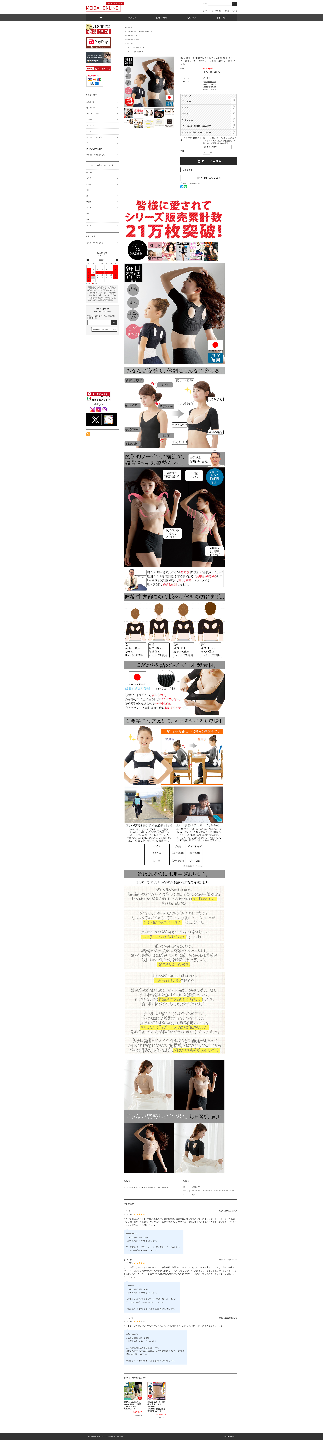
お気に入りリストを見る (94, 243)
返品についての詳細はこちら (192, 183)
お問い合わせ (161, 18)
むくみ (88, 184)
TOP (101, 18)
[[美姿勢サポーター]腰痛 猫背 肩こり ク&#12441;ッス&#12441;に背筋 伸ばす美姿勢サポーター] (156, 1391)
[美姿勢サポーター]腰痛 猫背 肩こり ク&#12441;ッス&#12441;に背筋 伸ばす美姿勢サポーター (156, 1406)
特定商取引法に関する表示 (115, 1436)
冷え (87, 196)
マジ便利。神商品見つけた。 (96, 155)
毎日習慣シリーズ (138, 47)
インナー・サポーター (145, 31)
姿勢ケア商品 (129, 43)
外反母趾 (89, 172)
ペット (88, 143)
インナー (128, 47)
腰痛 (87, 219)
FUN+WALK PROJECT (94, 149)
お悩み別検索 (129, 35)
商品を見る (138, 1415)
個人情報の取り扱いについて (96, 1436)
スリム (88, 225)
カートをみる (232, 11)
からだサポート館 (130, 31)
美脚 (87, 190)
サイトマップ (222, 18)
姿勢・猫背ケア (138, 52)
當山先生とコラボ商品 (94, 137)
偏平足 (88, 178)
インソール (90, 131)
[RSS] (88, 435)
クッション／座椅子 (93, 114)
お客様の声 (191, 18)
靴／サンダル (91, 108)
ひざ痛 (88, 202)
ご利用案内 (131, 18)
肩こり (138, 35)
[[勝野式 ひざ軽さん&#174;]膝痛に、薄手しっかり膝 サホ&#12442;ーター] (133, 1391)
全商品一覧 (128, 27)
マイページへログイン (213, 11)
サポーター (90, 125)
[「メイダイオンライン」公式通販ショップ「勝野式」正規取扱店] (105, 11)
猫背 (137, 39)
